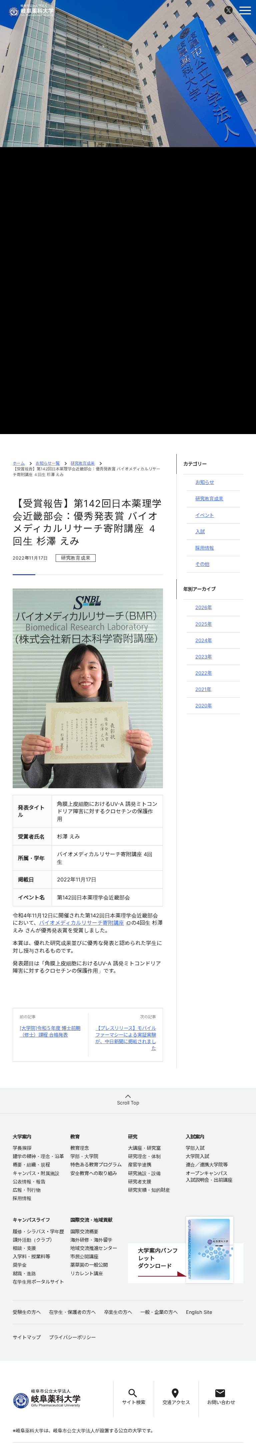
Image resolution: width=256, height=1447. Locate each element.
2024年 (203, 640)
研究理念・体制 (144, 1156)
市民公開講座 (84, 1256)
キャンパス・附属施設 (36, 1173)
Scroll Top (128, 1102)
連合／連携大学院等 (207, 1164)
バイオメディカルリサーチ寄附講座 (81, 922)
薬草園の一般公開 (89, 1265)
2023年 (203, 656)
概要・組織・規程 (31, 1164)
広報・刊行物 (27, 1190)
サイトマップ (27, 1337)
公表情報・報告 (29, 1181)
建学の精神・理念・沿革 (38, 1156)
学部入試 (195, 1148)
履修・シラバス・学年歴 (38, 1231)
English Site (199, 1312)
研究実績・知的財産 (149, 1190)
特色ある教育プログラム (96, 1164)
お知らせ (204, 482)
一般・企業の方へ (159, 1312)
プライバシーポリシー (72, 1337)
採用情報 (204, 548)
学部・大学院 (84, 1156)
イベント (204, 515)
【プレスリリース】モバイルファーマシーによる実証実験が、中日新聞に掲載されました (125, 1038)
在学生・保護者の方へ (72, 1312)
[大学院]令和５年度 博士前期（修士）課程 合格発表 (50, 1031)
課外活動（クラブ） (34, 1240)
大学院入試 (197, 1156)
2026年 (203, 607)
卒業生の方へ (118, 1312)
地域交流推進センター (93, 1248)
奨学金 (20, 1265)
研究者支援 (139, 1181)
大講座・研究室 (144, 1148)
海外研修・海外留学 (91, 1240)
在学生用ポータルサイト (38, 1282)
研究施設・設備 (144, 1173)
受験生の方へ (27, 1312)
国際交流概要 (84, 1231)
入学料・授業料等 (31, 1256)
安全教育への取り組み (93, 1173)
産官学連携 (139, 1164)
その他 (202, 564)
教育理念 (79, 1148)
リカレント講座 (86, 1273)
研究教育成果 (83, 463)
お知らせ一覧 (48, 463)
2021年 (203, 689)
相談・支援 (24, 1248)
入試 (200, 531)
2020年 (203, 705)
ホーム (19, 463)
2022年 (203, 673)
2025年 (203, 624)
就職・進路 (24, 1273)
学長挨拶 (22, 1148)
